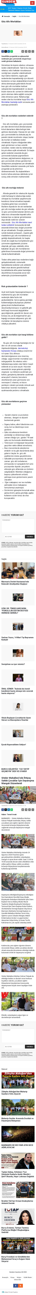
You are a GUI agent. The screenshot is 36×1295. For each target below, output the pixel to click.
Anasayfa (7, 16)
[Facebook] (2, 51)
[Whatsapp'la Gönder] (11, 51)
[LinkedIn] (8, 51)
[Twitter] (5, 51)
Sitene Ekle (17, 1280)
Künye (12, 1277)
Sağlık (14, 16)
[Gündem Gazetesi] (9, 3)
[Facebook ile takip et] (15, 1286)
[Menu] (32, 3)
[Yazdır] (23, 51)
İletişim (19, 1277)
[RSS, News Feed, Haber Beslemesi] (20, 1286)
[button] (26, 51)
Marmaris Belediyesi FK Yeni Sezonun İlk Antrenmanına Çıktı (21, 9)
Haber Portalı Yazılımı (11, 1292)
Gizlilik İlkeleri (28, 1277)
